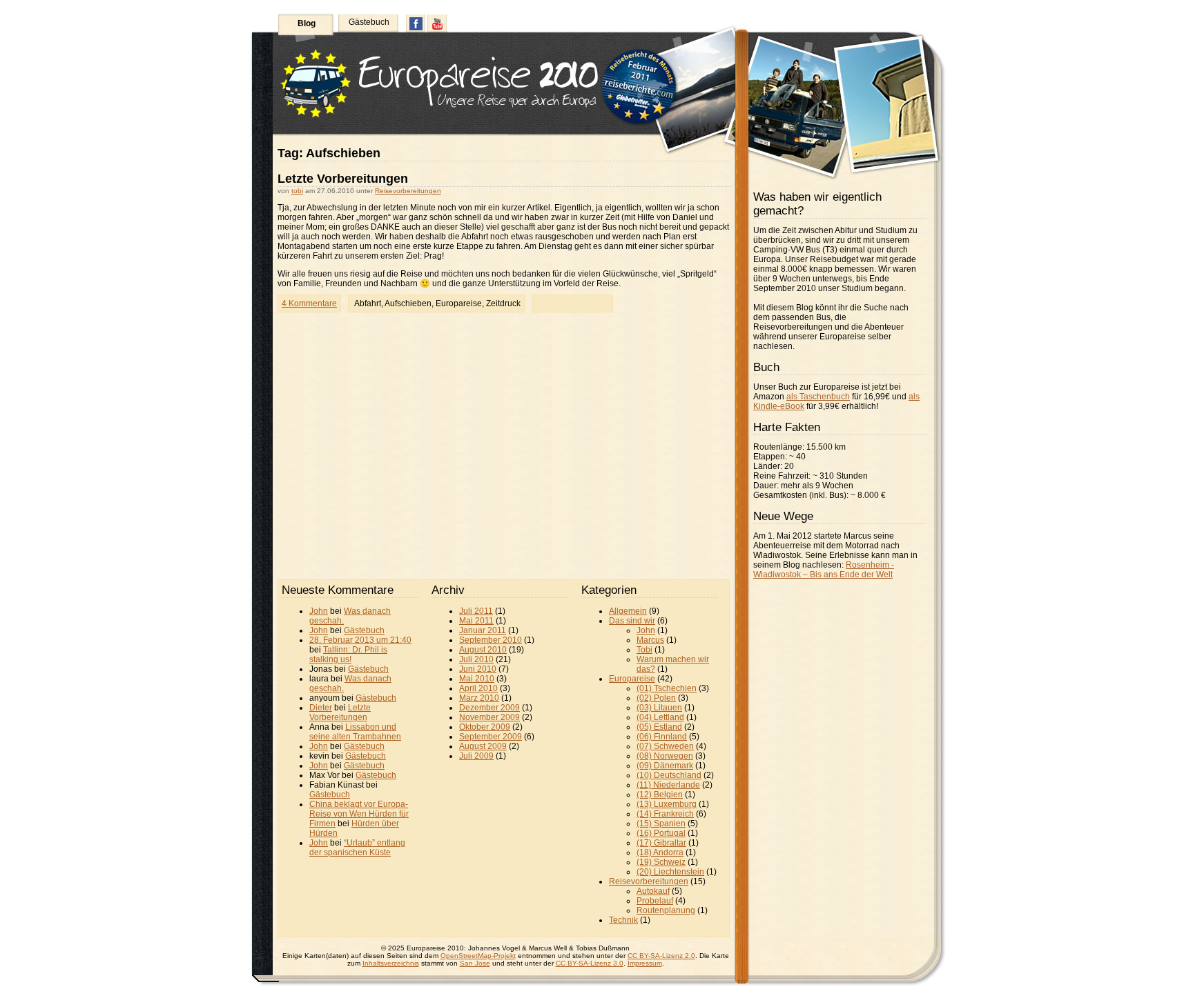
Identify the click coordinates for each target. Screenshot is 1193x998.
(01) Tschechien (667, 688)
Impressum (645, 963)
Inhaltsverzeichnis (390, 963)
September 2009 (490, 736)
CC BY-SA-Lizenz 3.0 (589, 963)
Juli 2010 (476, 659)
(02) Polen (656, 698)
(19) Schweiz (661, 862)
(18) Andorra (660, 852)
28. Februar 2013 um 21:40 (360, 640)
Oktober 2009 (484, 727)
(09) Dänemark (665, 765)
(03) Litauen (659, 707)
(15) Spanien (661, 823)
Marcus (650, 640)
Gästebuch (369, 22)
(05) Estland (659, 727)
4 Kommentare (309, 303)
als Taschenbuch (818, 396)
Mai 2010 (476, 678)
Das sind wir (632, 621)
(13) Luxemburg (667, 804)
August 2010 (483, 650)
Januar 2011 (482, 630)
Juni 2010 (477, 669)
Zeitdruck (503, 303)
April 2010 (478, 688)
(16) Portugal (661, 833)
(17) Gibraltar (661, 843)
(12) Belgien (660, 794)
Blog (307, 23)
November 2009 (489, 717)
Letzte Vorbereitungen (343, 179)
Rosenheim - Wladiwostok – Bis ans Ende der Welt (823, 569)
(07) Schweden (665, 746)
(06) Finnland (662, 736)
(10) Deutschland (669, 775)
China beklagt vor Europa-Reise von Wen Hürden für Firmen (359, 813)
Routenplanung (666, 910)
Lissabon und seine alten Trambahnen (355, 731)
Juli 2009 (476, 756)
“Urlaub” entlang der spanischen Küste (357, 847)
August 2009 (483, 746)
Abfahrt (367, 303)
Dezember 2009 (489, 707)
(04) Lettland (660, 717)
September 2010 (490, 640)
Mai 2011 (476, 621)
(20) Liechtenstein (670, 872)
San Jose (475, 963)
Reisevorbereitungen (408, 190)
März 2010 (479, 698)
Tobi (644, 650)
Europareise (459, 303)
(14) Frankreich (665, 814)
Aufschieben (408, 303)
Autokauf (653, 891)
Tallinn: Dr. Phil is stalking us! (348, 654)
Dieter (320, 707)
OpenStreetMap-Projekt (478, 955)
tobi (297, 190)
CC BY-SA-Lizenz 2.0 (661, 955)
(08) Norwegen (665, 756)
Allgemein (628, 611)
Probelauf (655, 901)
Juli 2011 (476, 611)
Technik (623, 920)
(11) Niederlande (668, 785)
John (318, 611)
